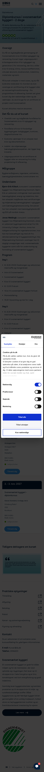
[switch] (38, 392)
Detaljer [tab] (22, 344)
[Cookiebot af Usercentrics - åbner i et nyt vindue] (31, 337)
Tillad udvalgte (22, 425)
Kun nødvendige (22, 432)
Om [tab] (36, 344)
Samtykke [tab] (8, 344)
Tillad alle (22, 417)
